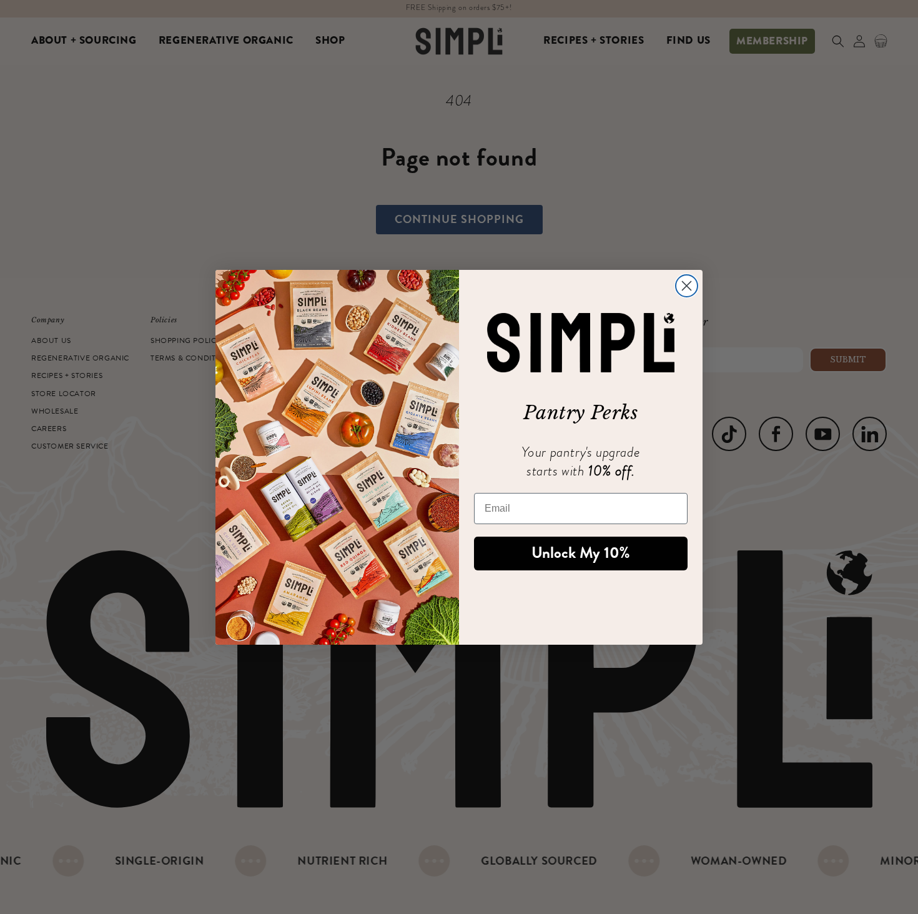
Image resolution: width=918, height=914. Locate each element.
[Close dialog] (687, 286)
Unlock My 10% (580, 553)
